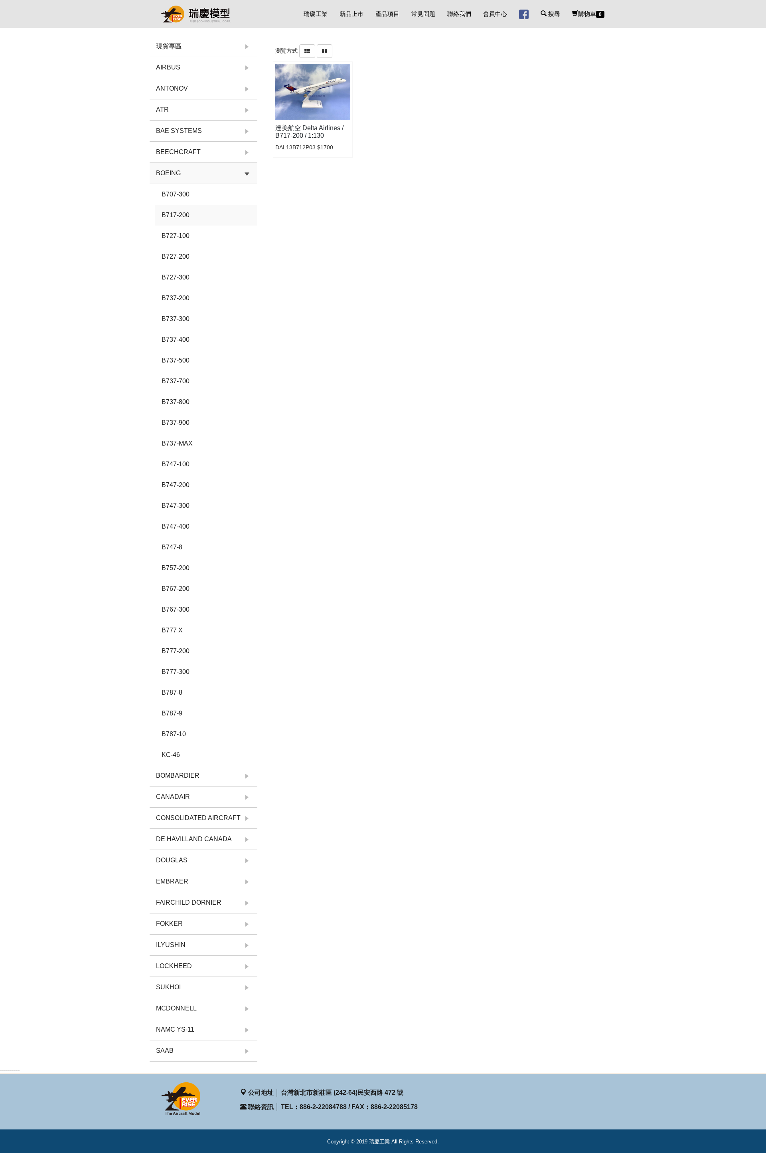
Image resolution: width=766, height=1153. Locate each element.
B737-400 (176, 339)
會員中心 (495, 13)
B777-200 (176, 651)
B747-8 (172, 547)
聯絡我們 (459, 13)
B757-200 (176, 568)
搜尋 (553, 13)
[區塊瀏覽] (324, 51)
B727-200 (176, 256)
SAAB (165, 1050)
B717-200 (176, 215)
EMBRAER (172, 881)
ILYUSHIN (171, 944)
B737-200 (176, 298)
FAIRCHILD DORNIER (188, 902)
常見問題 (423, 13)
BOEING (168, 173)
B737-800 (176, 401)
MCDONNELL (176, 1008)
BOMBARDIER (177, 775)
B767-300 (176, 609)
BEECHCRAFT (178, 152)
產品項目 (387, 13)
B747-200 (176, 484)
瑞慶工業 (316, 13)
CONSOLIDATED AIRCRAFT (198, 817)
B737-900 (176, 422)
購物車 (590, 13)
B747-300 (176, 505)
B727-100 (176, 235)
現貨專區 (169, 46)
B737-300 (176, 318)
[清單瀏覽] (307, 51)
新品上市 (351, 13)
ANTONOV (172, 88)
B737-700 (176, 381)
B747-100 (176, 464)
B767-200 (176, 588)
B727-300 (176, 277)
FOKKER (169, 923)
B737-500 (176, 360)
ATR (162, 109)
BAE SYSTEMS (179, 130)
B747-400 (176, 526)
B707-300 (176, 194)
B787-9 (172, 713)
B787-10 (174, 734)
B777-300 (176, 671)
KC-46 (171, 754)
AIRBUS (168, 67)
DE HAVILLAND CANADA (194, 839)
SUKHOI (168, 987)
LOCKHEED (174, 966)
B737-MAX (177, 443)
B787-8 (172, 692)
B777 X (172, 630)
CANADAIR (173, 796)
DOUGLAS (172, 860)
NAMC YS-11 (175, 1029)
